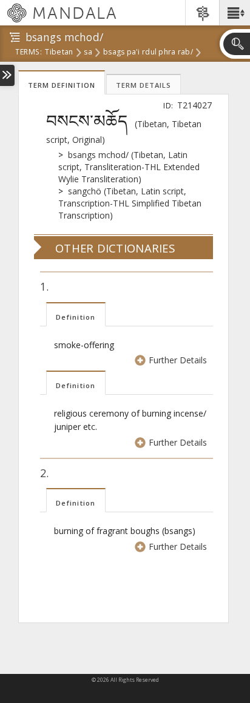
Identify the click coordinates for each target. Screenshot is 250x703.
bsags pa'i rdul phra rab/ (148, 52)
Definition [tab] (76, 317)
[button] (234, 12)
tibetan (59, 52)
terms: (28, 52)
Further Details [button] (178, 360)
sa (88, 52)
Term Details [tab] (143, 85)
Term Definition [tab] (61, 85)
